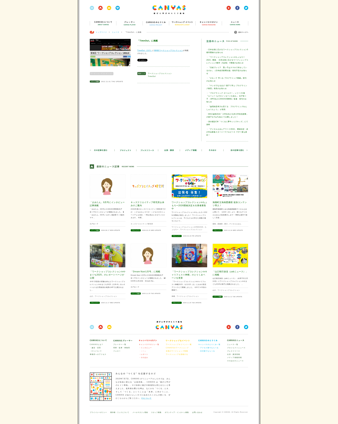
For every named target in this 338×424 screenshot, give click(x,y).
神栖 (173, 296)
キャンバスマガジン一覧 (149, 344)
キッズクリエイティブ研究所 (142, 224)
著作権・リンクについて (119, 412)
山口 (91, 296)
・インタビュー (145, 348)
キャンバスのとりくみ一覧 (209, 344)
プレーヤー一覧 (119, 344)
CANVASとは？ (96, 344)
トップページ (101, 32)
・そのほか (143, 357)
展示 (226, 224)
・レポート (143, 354)
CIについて (146, 398)
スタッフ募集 (156, 412)
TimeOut (152, 76)
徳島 (214, 224)
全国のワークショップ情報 (177, 351)
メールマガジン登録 (140, 412)
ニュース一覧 (232, 344)
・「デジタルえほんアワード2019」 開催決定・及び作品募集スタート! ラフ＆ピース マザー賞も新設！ (227, 132)
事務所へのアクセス (98, 354)
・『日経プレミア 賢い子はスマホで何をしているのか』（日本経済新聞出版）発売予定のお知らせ (226, 70)
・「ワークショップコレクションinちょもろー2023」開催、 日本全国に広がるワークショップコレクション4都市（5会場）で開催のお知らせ (227, 60)
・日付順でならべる (206, 351)
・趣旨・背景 (95, 348)
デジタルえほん (235, 224)
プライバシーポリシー (98, 412)
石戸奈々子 (94, 224)
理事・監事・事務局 (121, 348)
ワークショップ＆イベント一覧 (179, 344)
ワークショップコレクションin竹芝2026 (187, 227)
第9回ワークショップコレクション (168, 50)
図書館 (220, 224)
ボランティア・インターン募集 (177, 412)
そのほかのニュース (235, 361)
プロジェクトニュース (236, 348)
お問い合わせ (197, 412)
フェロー (117, 351)
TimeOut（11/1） (144, 50)
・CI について (96, 351)
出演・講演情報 (233, 354)
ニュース (115, 32)
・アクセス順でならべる (208, 348)
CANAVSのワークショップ (177, 348)
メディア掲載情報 (234, 357)
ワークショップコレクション (101, 73)
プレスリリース (233, 351)
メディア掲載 (95, 81)
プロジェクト (136, 230)
